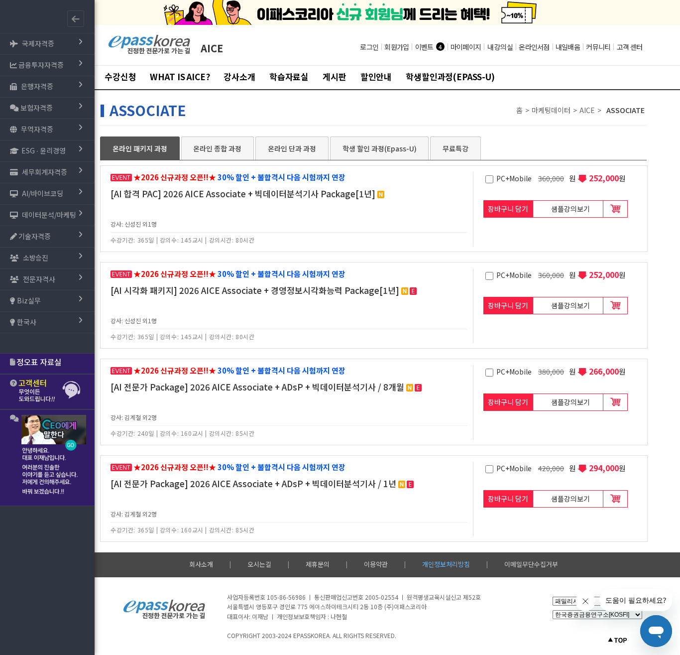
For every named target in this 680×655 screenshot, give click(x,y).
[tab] (140, 148)
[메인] (150, 52)
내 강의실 (500, 47)
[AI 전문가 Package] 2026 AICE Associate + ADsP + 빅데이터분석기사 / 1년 (253, 483)
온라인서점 (534, 47)
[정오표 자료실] (47, 364)
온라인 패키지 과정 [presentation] (140, 148)
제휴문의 (318, 564)
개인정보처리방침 (446, 564)
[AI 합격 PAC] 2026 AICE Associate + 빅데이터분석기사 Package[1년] (243, 193)
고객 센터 (629, 47)
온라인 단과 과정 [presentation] (292, 148)
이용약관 (376, 564)
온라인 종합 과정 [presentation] (217, 148)
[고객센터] (47, 392)
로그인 (369, 47)
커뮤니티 (598, 47)
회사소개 (201, 564)
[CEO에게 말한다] (47, 458)
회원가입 (396, 47)
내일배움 (568, 47)
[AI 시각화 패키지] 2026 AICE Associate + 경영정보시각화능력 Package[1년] (255, 290)
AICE (212, 48)
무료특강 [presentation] (455, 148)
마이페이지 (466, 47)
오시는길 (259, 564)
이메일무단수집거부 (531, 564)
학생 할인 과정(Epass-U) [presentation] (379, 148)
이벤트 (424, 47)
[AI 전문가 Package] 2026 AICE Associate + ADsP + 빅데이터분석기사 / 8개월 (257, 387)
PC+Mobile (514, 178)
